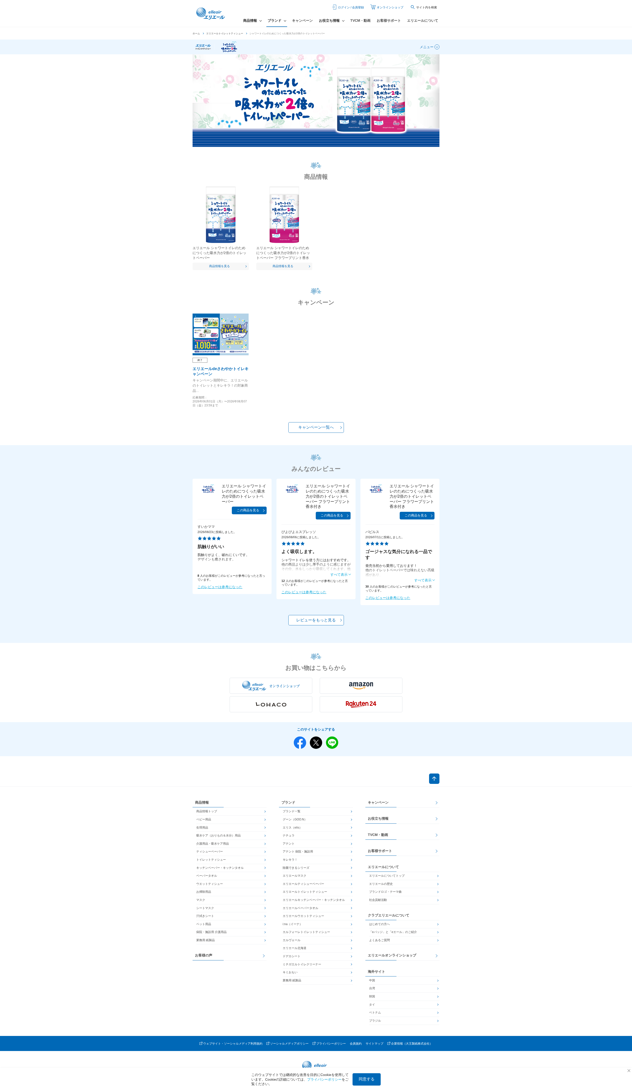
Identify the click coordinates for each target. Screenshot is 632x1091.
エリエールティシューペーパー (303, 884)
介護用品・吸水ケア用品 (212, 843)
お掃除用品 (203, 891)
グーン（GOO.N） (295, 819)
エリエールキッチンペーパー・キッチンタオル (314, 900)
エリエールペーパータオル (300, 908)
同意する (367, 1079)
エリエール (211, 13)
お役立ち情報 (378, 818)
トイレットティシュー (211, 859)
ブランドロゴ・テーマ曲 (385, 891)
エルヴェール (291, 940)
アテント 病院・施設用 (298, 851)
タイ (372, 1004)
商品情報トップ (206, 811)
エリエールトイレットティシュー (224, 33)
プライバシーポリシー (331, 1043)
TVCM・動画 (360, 20)
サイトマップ (374, 1043)
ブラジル (375, 1020)
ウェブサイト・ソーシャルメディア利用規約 (232, 1043)
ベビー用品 (203, 819)
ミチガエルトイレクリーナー (302, 964)
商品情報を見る (219, 266)
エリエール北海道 (294, 948)
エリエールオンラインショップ (392, 955)
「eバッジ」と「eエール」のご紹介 (393, 932)
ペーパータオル (206, 875)
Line (332, 742)
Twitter (316, 742)
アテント (289, 843)
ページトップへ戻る (434, 779)
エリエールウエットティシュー (303, 916)
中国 (372, 980)
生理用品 (202, 827)
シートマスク (205, 908)
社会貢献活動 (378, 900)
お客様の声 (203, 955)
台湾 (372, 988)
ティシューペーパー (209, 851)
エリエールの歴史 (381, 884)
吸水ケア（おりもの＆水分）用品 (218, 835)
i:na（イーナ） (292, 924)
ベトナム (375, 1012)
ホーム (196, 33)
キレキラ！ (290, 859)
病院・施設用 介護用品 (211, 932)
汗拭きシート (205, 916)
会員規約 (356, 1043)
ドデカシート (291, 956)
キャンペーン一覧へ (316, 427)
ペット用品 (203, 924)
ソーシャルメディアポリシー (289, 1043)
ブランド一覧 (291, 811)
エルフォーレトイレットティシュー (306, 932)
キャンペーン (302, 20)
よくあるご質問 (379, 940)
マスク (200, 900)
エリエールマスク (294, 875)
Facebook (300, 742)
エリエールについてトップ (387, 875)
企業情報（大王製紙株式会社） (412, 1043)
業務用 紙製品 (205, 940)
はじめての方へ (379, 924)
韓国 (372, 996)
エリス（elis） (292, 827)
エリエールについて (422, 20)
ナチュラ (289, 835)
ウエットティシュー (209, 884)
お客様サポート (389, 20)
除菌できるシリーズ (296, 868)
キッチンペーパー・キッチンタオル (220, 868)
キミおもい (290, 972)
